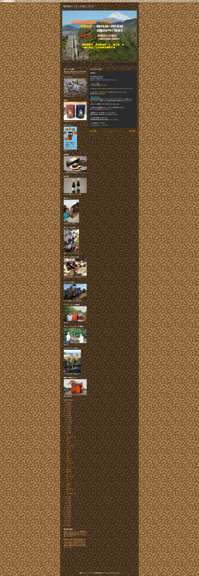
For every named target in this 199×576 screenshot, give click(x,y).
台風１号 (69, 461)
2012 (66, 520)
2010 (66, 525)
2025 (66, 404)
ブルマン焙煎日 (70, 445)
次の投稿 (93, 131)
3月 (68, 498)
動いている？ (70, 478)
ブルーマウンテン (71, 467)
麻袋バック (69, 458)
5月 (68, 432)
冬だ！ (68, 454)
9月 (68, 424)
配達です (69, 469)
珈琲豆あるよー (70, 489)
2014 (66, 516)
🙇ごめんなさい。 (71, 476)
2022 (66, 411)
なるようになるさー (71, 437)
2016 (66, 512)
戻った (68, 441)
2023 (66, 409)
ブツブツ (69, 465)
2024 (66, 407)
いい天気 (69, 447)
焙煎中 (68, 439)
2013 (66, 518)
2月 (68, 500)
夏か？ (68, 491)
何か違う (69, 450)
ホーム (112, 131)
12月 (68, 417)
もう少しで (69, 482)
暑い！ (68, 487)
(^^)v (68, 480)
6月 (68, 430)
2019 (66, 505)
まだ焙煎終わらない (71, 493)
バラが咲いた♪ (70, 463)
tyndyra (105, 573)
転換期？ (69, 484)
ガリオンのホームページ (70, 64)
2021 (66, 413)
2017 (66, 509)
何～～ (68, 434)
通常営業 (69, 471)
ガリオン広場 (108, 64)
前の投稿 (132, 131)
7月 (68, 428)
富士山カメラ (98, 64)
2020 (66, 415)
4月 (68, 496)
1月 (68, 502)
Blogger (118, 573)
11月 (68, 419)
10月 (68, 422)
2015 (66, 514)
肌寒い (68, 456)
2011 (66, 523)
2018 (66, 507)
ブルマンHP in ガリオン (86, 64)
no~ (68, 474)
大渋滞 (68, 443)
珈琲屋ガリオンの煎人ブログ (78, 6)
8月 (68, 426)
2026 (66, 402)
